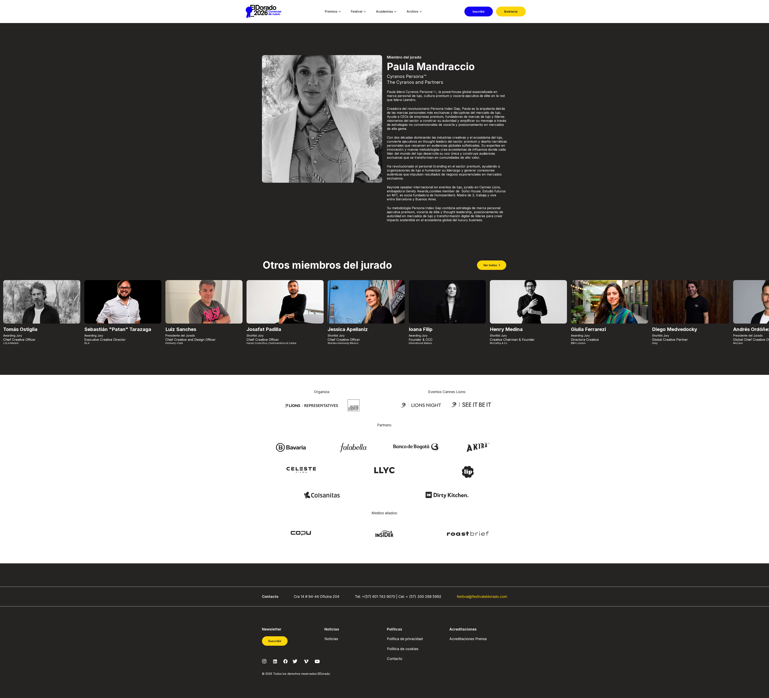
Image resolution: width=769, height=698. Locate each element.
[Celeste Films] (301, 470)
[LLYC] (384, 470)
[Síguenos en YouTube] (317, 661)
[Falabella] (353, 447)
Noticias (331, 639)
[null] (353, 405)
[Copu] (301, 533)
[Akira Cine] (478, 447)
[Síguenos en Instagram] (264, 661)
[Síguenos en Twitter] (295, 661)
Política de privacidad (405, 639)
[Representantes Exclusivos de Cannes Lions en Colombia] (311, 405)
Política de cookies (402, 649)
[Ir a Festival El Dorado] (263, 11)
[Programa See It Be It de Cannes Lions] (472, 405)
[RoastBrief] (468, 533)
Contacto (394, 659)
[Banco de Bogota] (416, 447)
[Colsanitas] (322, 495)
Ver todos (490, 265)
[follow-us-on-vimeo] (306, 661)
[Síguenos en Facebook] (285, 661)
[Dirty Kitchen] (447, 495)
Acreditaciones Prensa (468, 639)
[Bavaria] (290, 447)
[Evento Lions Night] (421, 405)
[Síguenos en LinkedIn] (275, 661)
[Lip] (468, 472)
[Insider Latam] (384, 534)
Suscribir (274, 641)
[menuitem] (331, 11)
